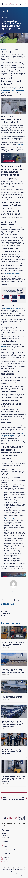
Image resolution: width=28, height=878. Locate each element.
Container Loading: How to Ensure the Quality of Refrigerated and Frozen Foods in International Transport (14, 779)
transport (3, 346)
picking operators (14, 529)
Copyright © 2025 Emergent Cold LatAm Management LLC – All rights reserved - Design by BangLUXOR (14, 874)
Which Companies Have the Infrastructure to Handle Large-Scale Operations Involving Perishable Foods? (13, 724)
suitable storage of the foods (11, 308)
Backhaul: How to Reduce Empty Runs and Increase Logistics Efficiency (13, 644)
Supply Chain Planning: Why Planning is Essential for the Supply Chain (11, 751)
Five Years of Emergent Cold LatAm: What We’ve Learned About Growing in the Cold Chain (13, 670)
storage (20, 233)
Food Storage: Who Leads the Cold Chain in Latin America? (12, 697)
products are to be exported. (12, 273)
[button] (17, 4)
